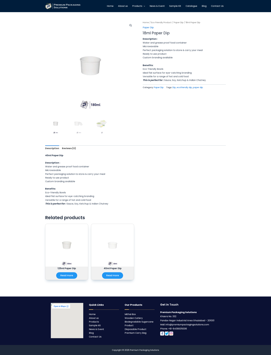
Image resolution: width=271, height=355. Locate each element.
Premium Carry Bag (135, 333)
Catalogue (191, 6)
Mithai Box (130, 314)
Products (137, 6)
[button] (130, 25)
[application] (143, 6)
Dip (174, 87)
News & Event (157, 6)
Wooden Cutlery (134, 318)
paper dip (198, 87)
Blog (204, 6)
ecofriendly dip (184, 87)
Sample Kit (175, 6)
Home (110, 6)
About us (123, 6)
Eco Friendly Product (161, 22)
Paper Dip (178, 22)
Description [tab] (52, 148)
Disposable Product (135, 329)
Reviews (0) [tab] (69, 148)
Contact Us (217, 6)
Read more (66, 275)
